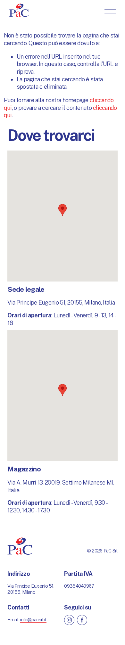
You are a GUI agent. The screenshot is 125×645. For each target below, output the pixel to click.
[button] (62, 209)
